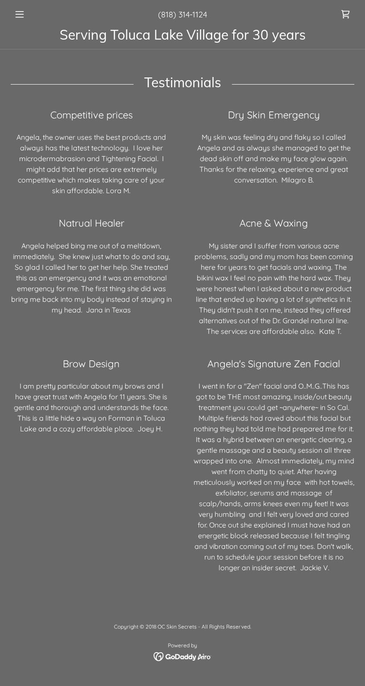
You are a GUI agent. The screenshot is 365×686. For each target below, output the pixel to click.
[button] (36, 14)
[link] (345, 14)
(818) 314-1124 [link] (182, 14)
